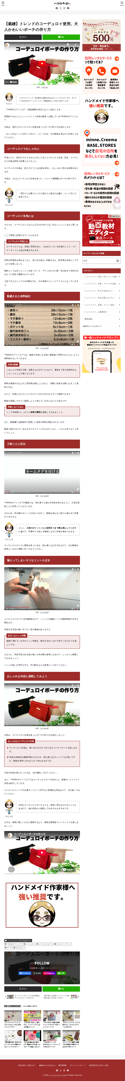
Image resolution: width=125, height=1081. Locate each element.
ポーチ (9, 948)
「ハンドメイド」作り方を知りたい (19, 940)
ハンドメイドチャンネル (58, 1075)
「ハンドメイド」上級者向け (95, 312)
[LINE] (68, 8)
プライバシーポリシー (78, 1065)
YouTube (44, 87)
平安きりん (9, 103)
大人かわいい (19, 948)
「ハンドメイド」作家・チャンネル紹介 (100, 284)
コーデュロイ (30, 944)
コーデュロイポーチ (45, 944)
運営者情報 (62, 1065)
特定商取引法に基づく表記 (98, 1065)
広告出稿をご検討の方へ (27, 1065)
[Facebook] (57, 8)
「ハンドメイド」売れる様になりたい (99, 298)
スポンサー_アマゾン (63, 944)
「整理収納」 (88, 319)
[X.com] (60, 8)
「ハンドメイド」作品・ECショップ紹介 (100, 277)
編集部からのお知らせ (92, 326)
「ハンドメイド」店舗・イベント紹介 (99, 305)
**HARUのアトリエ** (14, 944)
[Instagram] (64, 8)
